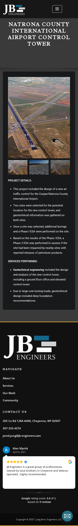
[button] (11, 117)
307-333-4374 (12, 428)
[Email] (67, 516)
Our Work (9, 393)
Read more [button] (43, 483)
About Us (9, 378)
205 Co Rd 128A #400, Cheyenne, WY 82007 (31, 421)
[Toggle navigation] (57, 9)
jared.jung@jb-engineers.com (22, 435)
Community (10, 400)
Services (8, 385)
